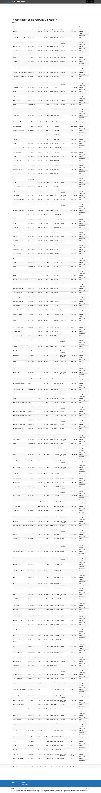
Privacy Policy (25, 788)
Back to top (87, 788)
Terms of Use (31, 788)
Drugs (83, 1)
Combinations (90, 1)
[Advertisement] (50, 10)
